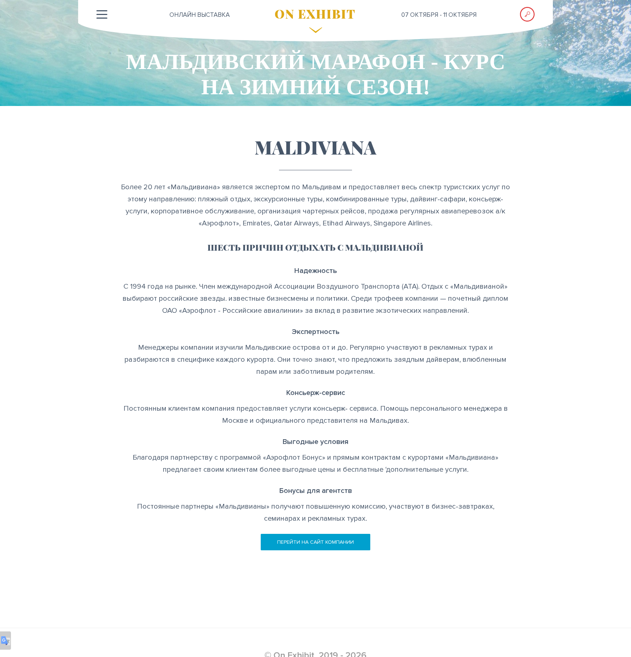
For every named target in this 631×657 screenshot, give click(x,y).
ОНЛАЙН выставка (199, 15)
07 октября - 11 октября (439, 15)
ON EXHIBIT (315, 14)
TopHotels (379, 111)
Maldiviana (253, 111)
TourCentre (316, 111)
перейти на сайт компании (315, 542)
